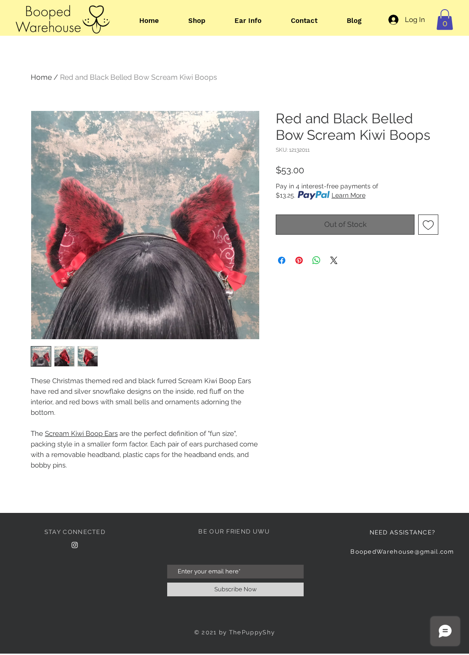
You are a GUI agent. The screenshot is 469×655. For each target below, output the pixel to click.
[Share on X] (333, 260)
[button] (444, 19)
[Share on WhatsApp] (316, 260)
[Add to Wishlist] (428, 225)
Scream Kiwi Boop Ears (81, 433)
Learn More (348, 195)
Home (41, 77)
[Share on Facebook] (281, 260)
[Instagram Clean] (75, 545)
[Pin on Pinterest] (299, 260)
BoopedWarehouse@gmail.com (402, 551)
